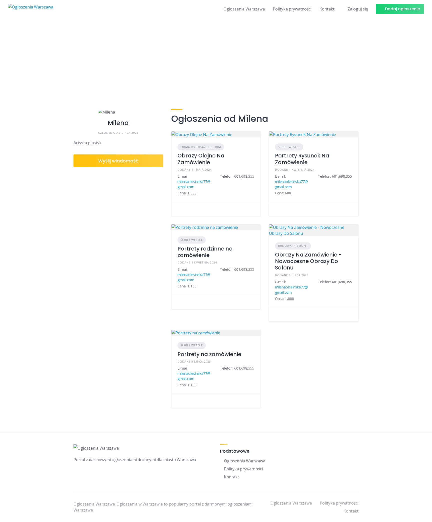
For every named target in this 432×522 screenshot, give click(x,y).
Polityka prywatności (292, 9)
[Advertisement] (216, 56)
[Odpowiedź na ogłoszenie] (179, 209)
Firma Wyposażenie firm (200, 147)
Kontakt (327, 9)
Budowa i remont (293, 246)
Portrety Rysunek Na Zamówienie (302, 159)
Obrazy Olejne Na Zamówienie (201, 159)
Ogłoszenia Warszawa (244, 9)
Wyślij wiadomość (118, 161)
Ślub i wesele (289, 147)
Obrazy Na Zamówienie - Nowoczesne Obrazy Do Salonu (308, 261)
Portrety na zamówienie (209, 354)
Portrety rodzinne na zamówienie (205, 252)
